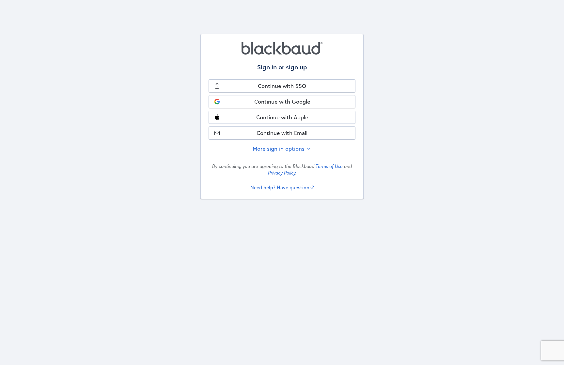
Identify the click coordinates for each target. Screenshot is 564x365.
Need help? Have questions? (282, 187)
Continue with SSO (282, 85)
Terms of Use (329, 166)
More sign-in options (279, 148)
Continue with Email (282, 132)
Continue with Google (282, 101)
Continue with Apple (282, 117)
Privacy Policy (281, 173)
